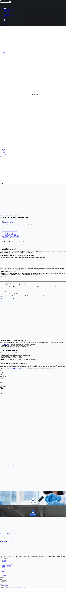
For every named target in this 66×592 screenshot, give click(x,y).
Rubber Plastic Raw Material (6, 565)
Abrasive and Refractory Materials (7, 564)
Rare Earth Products (5, 560)
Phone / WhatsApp (3, 376)
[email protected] (5, 585)
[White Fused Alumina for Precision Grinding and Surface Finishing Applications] (2, 547)
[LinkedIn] (1, 388)
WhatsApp (2, 157)
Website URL (2, 380)
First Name (1, 370)
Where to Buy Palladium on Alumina (6, 541)
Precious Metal (4, 561)
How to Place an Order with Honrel (7, 238)
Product (4, 53)
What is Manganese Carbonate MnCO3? (6, 525)
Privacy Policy (21, 587)
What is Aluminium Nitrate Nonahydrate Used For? (8, 533)
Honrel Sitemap (4, 575)
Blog (3, 150)
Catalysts (3, 567)
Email (1, 374)
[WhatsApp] (2, 388)
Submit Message (2, 386)
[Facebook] (0, 388)
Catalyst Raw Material (5, 344)
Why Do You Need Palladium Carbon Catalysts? (9, 231)
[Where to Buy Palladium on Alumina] (2, 539)
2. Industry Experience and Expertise (9, 233)
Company (1, 378)
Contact (4, 151)
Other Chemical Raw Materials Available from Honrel (10, 237)
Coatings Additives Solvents (6, 566)
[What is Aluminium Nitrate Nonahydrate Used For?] (2, 531)
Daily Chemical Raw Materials (6, 563)
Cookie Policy (26, 587)
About (4, 149)
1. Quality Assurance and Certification (10, 232)
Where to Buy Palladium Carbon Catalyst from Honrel (10, 236)
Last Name (1, 372)
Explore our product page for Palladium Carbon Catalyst (9, 298)
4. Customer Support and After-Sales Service (11, 235)
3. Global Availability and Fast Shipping (10, 234)
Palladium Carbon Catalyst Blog (9, 222)
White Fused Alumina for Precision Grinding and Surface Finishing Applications (13, 549)
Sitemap (17, 587)
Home (4, 52)
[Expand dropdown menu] (4, 152)
